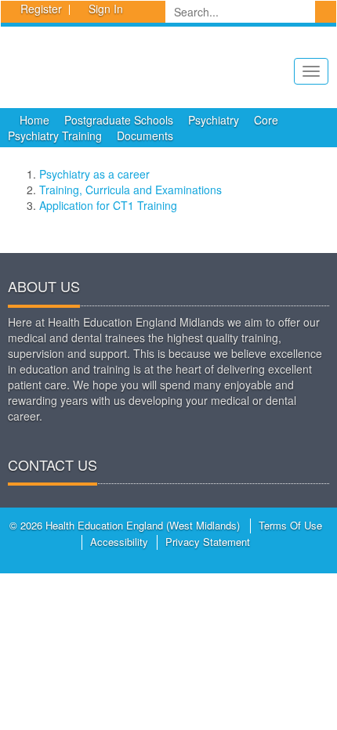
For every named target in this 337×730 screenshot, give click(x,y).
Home (34, 120)
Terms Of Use (290, 525)
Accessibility (119, 541)
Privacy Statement (207, 541)
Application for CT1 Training (108, 205)
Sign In (106, 8)
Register (41, 8)
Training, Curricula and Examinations (130, 189)
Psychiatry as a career (94, 174)
